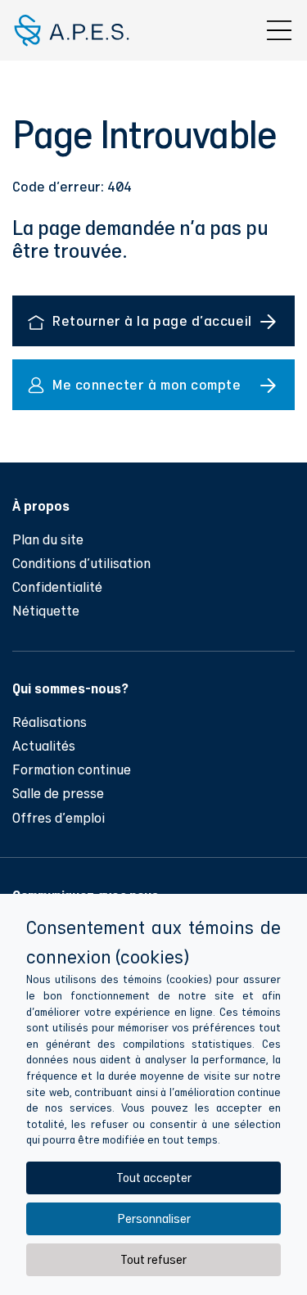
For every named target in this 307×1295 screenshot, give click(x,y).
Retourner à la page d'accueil (152, 320)
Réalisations (49, 721)
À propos (41, 505)
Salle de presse (58, 792)
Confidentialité (57, 586)
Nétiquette (45, 610)
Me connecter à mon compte (147, 384)
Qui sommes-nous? (70, 688)
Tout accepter (154, 1177)
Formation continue (71, 769)
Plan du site (48, 539)
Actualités (43, 745)
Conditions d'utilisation (81, 562)
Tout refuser (153, 1259)
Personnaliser (154, 1218)
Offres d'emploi (58, 817)
